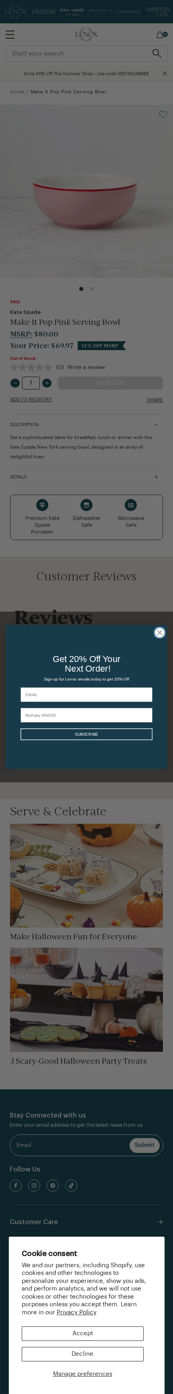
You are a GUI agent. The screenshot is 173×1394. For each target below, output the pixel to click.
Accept (82, 1333)
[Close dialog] (159, 632)
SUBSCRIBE (86, 734)
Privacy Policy (77, 1312)
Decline (82, 1354)
